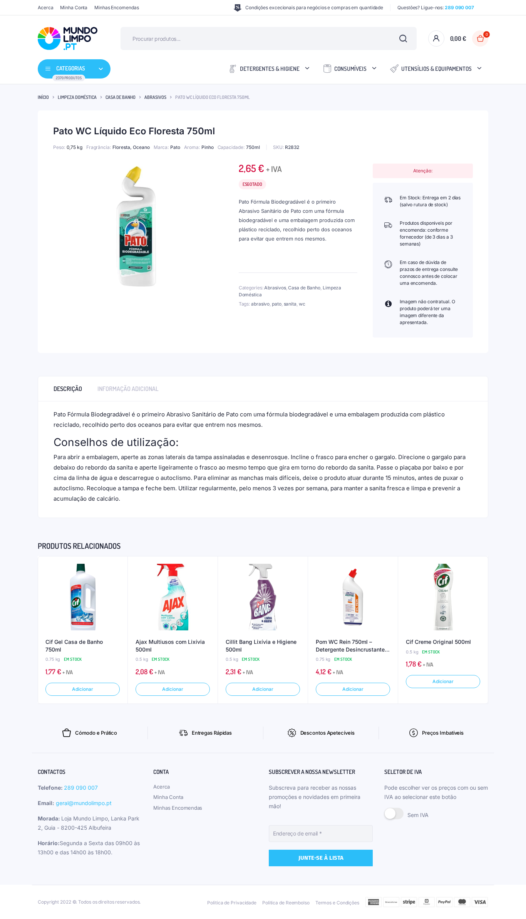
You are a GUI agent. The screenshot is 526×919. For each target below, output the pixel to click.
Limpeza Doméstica (77, 97)
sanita (290, 304)
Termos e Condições (337, 903)
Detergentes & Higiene (270, 68)
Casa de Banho (121, 97)
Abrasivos (155, 97)
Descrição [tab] (68, 389)
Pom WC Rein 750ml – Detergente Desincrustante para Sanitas (350, 645)
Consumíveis (350, 68)
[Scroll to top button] (508, 901)
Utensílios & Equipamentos (436, 68)
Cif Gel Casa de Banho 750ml (74, 645)
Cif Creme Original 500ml (438, 641)
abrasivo (260, 304)
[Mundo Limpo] (67, 38)
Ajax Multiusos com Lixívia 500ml (170, 645)
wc (302, 304)
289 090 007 (81, 787)
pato (276, 304)
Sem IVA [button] (418, 815)
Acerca (45, 7)
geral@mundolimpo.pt (84, 803)
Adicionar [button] (82, 689)
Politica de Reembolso (286, 903)
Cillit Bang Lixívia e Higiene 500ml (261, 645)
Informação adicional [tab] (128, 389)
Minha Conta (73, 7)
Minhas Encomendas (116, 7)
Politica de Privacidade (231, 903)
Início (43, 97)
